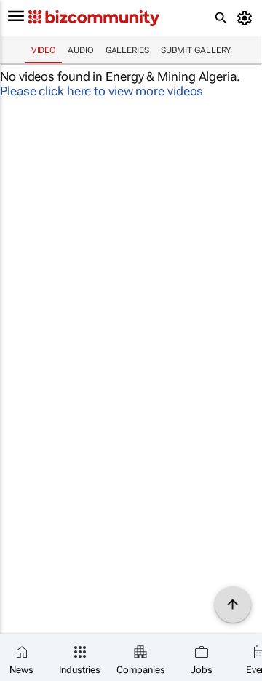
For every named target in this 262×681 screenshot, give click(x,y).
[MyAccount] (247, 18)
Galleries (127, 50)
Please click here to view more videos (101, 91)
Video (44, 50)
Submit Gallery (196, 50)
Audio (81, 50)
